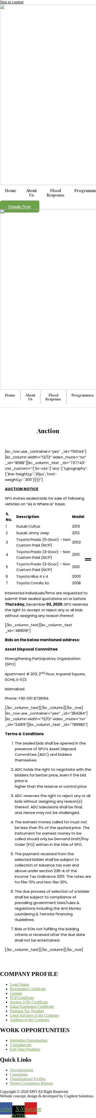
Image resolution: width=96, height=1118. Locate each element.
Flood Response (55, 193)
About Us (31, 193)
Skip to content (11, 2)
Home (10, 190)
